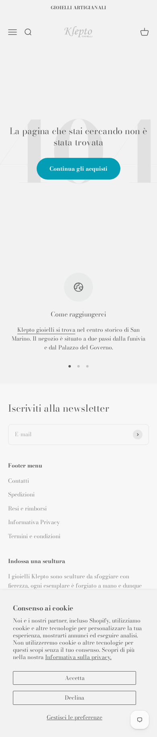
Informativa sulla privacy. (78, 657)
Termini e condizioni (34, 536)
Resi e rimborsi (27, 508)
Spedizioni (21, 494)
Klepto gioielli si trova (46, 329)
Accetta (75, 678)
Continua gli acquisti (78, 168)
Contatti (18, 480)
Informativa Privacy (34, 522)
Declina (74, 697)
